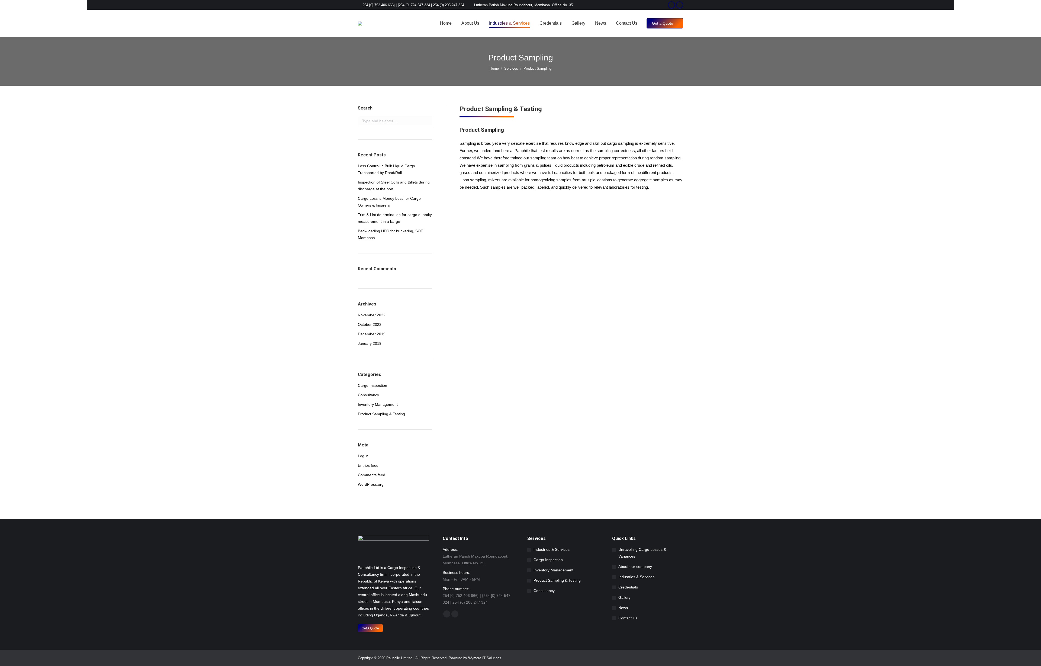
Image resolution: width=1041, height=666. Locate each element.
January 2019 (369, 343)
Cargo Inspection (372, 385)
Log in (363, 456)
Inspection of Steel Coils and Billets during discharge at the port (394, 185)
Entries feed (368, 465)
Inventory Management (378, 404)
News (623, 608)
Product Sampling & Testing (381, 414)
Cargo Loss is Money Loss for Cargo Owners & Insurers (389, 201)
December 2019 (371, 334)
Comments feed (371, 475)
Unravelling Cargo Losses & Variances (642, 552)
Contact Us (627, 618)
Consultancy (368, 395)
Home (494, 68)
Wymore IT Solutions (484, 658)
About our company (635, 566)
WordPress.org (371, 484)
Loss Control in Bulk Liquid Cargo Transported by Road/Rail (386, 169)
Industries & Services (552, 549)
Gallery (624, 597)
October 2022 (369, 324)
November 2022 (371, 315)
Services (511, 68)
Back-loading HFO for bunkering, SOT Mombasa (390, 234)
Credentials (628, 587)
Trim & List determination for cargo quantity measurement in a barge (395, 218)
